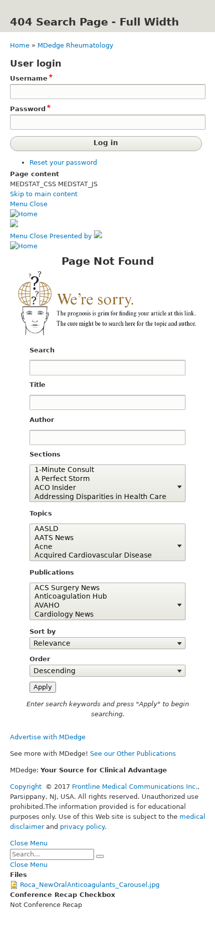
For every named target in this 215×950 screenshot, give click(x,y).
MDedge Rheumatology (76, 45)
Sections (45, 454)
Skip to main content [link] (44, 194)
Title (38, 384)
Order (40, 659)
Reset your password (63, 162)
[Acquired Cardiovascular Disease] (104, 555)
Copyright (26, 786)
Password (28, 109)
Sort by (43, 631)
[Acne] (104, 547)
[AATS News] (104, 538)
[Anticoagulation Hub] (104, 596)
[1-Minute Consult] (104, 469)
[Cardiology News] (104, 614)
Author (42, 419)
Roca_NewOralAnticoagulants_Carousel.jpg (90, 884)
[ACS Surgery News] (104, 588)
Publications (52, 572)
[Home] (24, 214)
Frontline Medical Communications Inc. (135, 786)
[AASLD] (104, 529)
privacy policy (82, 826)
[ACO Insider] (104, 488)
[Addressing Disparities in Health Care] (104, 497)
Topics (41, 513)
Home (20, 45)
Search (42, 350)
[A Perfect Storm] (104, 479)
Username (29, 78)
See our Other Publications (133, 753)
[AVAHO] (104, 605)
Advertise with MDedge (48, 737)
